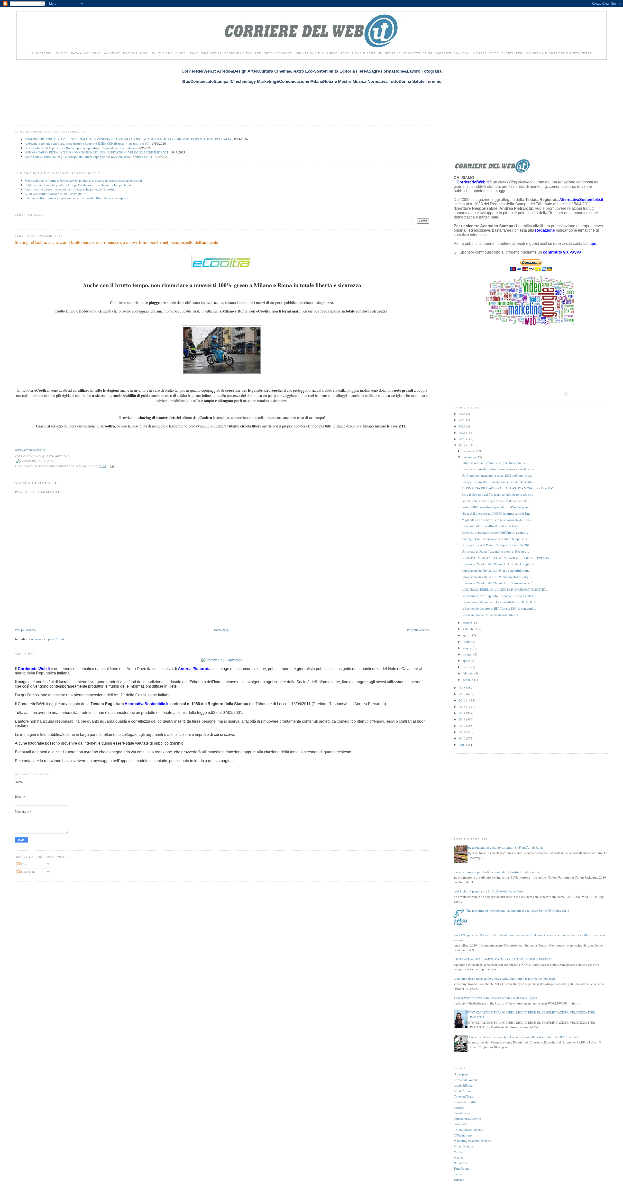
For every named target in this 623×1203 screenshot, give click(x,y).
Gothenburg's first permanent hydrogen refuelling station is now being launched (502, 978)
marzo (467, 667)
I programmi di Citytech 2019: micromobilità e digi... (497, 577)
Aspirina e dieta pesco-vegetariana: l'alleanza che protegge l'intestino (70, 189)
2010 (462, 738)
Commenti (27, 872)
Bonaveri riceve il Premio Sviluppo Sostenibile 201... (497, 545)
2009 (462, 744)
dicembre (469, 451)
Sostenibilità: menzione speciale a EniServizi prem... (496, 507)
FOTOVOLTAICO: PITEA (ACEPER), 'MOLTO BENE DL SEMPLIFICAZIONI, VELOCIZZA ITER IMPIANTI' (96, 152)
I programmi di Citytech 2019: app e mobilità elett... (496, 570)
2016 (462, 700)
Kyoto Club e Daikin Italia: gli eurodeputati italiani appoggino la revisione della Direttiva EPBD (88, 156)
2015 (462, 706)
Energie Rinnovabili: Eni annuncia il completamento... (498, 482)
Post (23, 864)
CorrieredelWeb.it (465, 1080)
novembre (469, 457)
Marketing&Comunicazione (472, 1140)
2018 (462, 687)
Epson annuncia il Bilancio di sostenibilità (490, 615)
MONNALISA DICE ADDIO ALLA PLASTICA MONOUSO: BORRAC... (509, 488)
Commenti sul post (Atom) (46, 639)
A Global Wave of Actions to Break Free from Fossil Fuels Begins (494, 997)
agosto (467, 635)
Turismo (459, 1179)
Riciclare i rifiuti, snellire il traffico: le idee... (491, 526)
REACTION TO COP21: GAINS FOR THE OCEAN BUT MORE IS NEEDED (501, 959)
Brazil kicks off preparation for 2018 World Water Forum (488, 891)
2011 (462, 732)
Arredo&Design (464, 1085)
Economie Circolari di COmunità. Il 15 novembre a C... (498, 583)
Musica (458, 1157)
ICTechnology (463, 1135)
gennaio (468, 679)
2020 (462, 439)
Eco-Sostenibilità (465, 1102)
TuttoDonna (461, 1168)
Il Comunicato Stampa (468, 1129)
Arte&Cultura (463, 1091)
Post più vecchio (418, 629)
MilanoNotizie (463, 1146)
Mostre (458, 1152)
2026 (462, 413)
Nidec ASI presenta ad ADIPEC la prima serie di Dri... (496, 513)
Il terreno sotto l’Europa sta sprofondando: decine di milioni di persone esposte (76, 198)
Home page (221, 629)
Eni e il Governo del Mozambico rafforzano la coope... (497, 494)
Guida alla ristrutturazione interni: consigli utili (56, 193)
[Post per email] (111, 466)
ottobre (468, 622)
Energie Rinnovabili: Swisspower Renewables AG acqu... (499, 469)
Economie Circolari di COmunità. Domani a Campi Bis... (499, 564)
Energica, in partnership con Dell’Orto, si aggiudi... (495, 532)
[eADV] (566, 394)
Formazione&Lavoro (467, 1118)
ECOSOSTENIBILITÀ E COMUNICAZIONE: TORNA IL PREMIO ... (507, 558)
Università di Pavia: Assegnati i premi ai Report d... (495, 551)
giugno (468, 648)
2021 (462, 432)
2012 (462, 725)
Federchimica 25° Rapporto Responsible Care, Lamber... (498, 596)
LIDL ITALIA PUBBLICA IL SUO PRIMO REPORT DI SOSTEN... (505, 589)
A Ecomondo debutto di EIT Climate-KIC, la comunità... (499, 608)
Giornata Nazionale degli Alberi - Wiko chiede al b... (496, 501)
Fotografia (460, 1124)
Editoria (459, 1107)
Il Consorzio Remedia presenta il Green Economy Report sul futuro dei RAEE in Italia (522, 1037)
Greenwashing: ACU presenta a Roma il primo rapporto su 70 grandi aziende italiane (80, 148)
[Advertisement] (103, 90)
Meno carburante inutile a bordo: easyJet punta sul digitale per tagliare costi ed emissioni (83, 180)
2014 (462, 713)
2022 (462, 426)
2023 (462, 420)
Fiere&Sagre (462, 1113)
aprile (467, 660)
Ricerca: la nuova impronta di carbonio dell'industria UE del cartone (495, 872)
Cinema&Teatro (464, 1096)
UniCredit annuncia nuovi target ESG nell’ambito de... (497, 475)
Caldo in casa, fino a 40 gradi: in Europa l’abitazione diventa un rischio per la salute (80, 185)
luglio (467, 641)
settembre (469, 629)
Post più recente (25, 629)
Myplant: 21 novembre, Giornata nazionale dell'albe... (497, 520)
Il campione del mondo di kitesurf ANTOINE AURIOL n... (499, 602)
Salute (458, 1174)
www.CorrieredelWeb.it (30, 449)
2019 (462, 445)
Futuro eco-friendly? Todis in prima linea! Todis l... (495, 463)
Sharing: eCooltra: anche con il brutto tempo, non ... (496, 539)
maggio (468, 654)
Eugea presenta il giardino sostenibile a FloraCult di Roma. (505, 847)
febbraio (468, 673)
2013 (462, 719)
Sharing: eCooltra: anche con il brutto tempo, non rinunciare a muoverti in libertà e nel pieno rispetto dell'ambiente (116, 242)
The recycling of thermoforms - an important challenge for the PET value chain (517, 910)
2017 (462, 694)
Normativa (460, 1163)
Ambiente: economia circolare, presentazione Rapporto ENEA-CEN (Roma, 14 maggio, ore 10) (87, 143)
